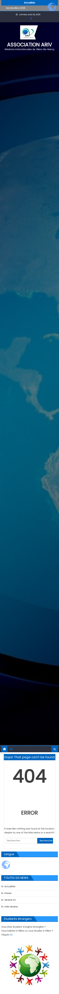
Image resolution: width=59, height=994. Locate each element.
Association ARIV (29, 44)
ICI (11, 934)
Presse (7, 893)
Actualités (9, 886)
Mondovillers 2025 (15, 8)
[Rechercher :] (21, 840)
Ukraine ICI (10, 899)
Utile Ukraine (11, 906)
